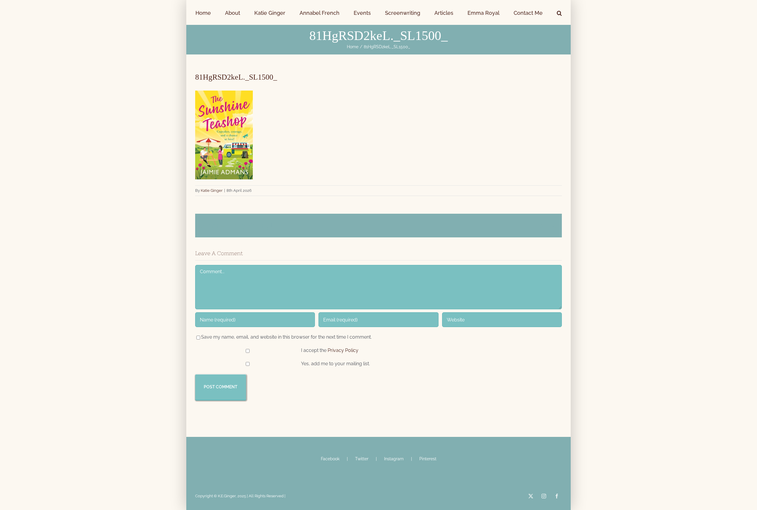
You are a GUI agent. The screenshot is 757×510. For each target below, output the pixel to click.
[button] (525, 12)
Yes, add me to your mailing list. (335, 363)
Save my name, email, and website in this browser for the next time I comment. (286, 337)
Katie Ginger (212, 190)
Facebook (330, 458)
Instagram (394, 458)
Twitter (361, 458)
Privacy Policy (343, 350)
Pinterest (427, 458)
